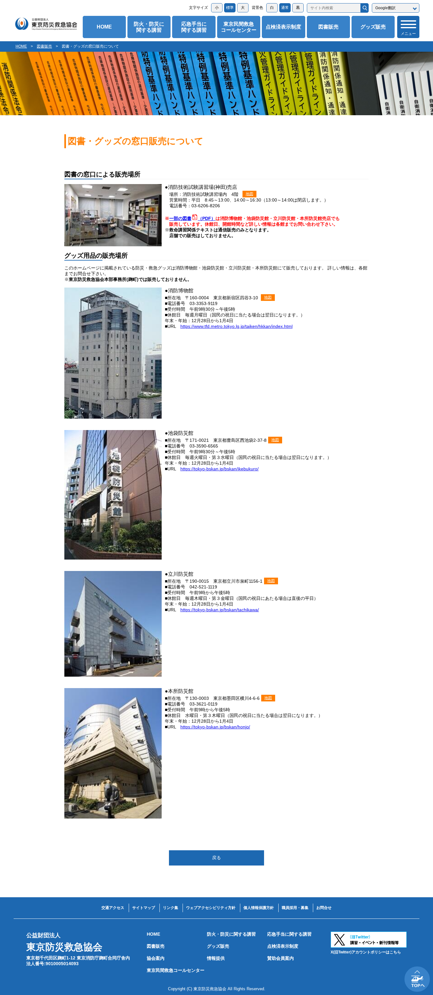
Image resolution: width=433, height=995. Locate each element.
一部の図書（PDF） (192, 218)
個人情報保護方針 (258, 907)
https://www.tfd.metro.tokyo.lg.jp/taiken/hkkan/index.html (236, 326)
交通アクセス (112, 907)
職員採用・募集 (295, 907)
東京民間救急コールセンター (238, 27)
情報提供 (216, 958)
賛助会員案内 (280, 958)
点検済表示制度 (283, 27)
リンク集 (170, 907)
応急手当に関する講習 (194, 27)
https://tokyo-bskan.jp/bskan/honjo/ (215, 726)
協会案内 (156, 958)
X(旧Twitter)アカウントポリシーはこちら (366, 952)
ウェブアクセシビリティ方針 (211, 907)
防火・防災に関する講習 (149, 27)
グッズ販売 (373, 27)
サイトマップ (143, 907)
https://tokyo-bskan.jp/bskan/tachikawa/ (219, 609)
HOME (104, 27)
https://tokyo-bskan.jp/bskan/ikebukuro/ (219, 468)
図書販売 (328, 27)
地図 (249, 194)
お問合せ (324, 907)
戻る (216, 857)
